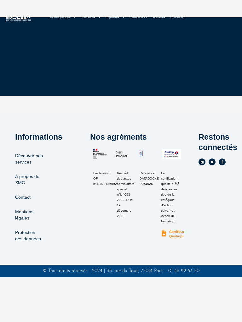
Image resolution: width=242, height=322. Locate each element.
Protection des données (28, 235)
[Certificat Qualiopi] (164, 234)
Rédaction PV (138, 17)
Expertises (112, 17)
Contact (23, 197)
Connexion (177, 17)
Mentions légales (24, 214)
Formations (88, 17)
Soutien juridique (60, 17)
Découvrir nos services (29, 158)
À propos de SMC (27, 179)
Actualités (159, 17)
